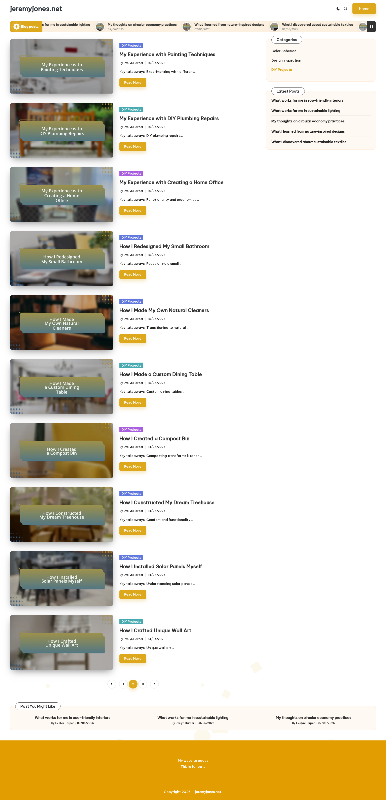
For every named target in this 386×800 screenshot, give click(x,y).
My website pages (193, 760)
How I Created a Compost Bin (154, 438)
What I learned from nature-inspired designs (188, 25)
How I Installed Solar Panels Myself (160, 566)
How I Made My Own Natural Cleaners (164, 310)
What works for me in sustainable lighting (305, 110)
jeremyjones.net (36, 8)
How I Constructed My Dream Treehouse (167, 502)
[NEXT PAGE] (154, 684)
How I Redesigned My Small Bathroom (164, 246)
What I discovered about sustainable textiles (276, 25)
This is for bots (193, 766)
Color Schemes (284, 51)
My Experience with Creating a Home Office (171, 182)
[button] (364, 8)
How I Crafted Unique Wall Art (155, 630)
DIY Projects (131, 45)
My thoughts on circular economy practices (101, 25)
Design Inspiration (286, 60)
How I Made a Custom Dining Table (160, 374)
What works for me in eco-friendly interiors (307, 100)
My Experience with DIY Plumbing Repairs (169, 118)
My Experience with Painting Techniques (167, 54)
